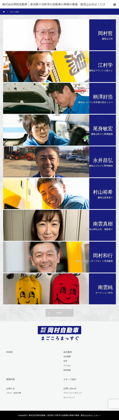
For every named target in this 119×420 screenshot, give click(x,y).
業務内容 (10, 379)
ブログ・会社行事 (13, 393)
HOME (9, 352)
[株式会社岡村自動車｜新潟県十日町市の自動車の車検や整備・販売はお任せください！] (59, 338)
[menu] (114, 4)
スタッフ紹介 (69, 379)
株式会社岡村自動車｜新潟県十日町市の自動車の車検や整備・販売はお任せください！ (65, 415)
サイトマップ (69, 397)
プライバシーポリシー (72, 393)
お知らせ (10, 388)
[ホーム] (4, 10)
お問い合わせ (69, 388)
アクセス (67, 366)
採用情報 (67, 370)
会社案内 (67, 352)
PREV (59, 313)
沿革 (65, 361)
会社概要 (67, 356)
